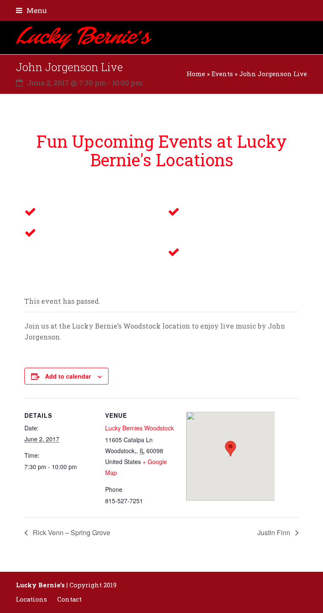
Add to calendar (68, 376)
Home (196, 74)
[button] (31, 10)
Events (222, 74)
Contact (69, 599)
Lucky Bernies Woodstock (139, 428)
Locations (31, 599)
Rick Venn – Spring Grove (70, 532)
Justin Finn (274, 532)
